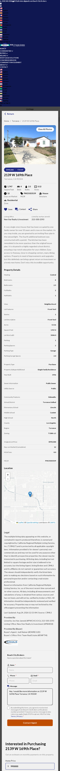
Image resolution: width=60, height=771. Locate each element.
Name (13, 665)
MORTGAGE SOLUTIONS (9, 58)
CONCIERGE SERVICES (8, 60)
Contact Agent (30, 723)
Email (36, 675)
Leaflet (20, 522)
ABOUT (3, 65)
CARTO (52, 522)
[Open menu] (1, 105)
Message (13, 686)
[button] (30, 494)
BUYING (3, 53)
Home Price (10, 761)
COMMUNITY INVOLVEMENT (10, 62)
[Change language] (2, 8)
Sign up (2, 42)
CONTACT (4, 67)
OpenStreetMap (32, 522)
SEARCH (3, 48)
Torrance (15, 121)
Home (6, 121)
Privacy (19, 716)
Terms (13, 716)
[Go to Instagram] (1, 6)
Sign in (8, 42)
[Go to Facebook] (1, 3)
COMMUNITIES (5, 51)
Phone (13, 675)
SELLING (3, 55)
